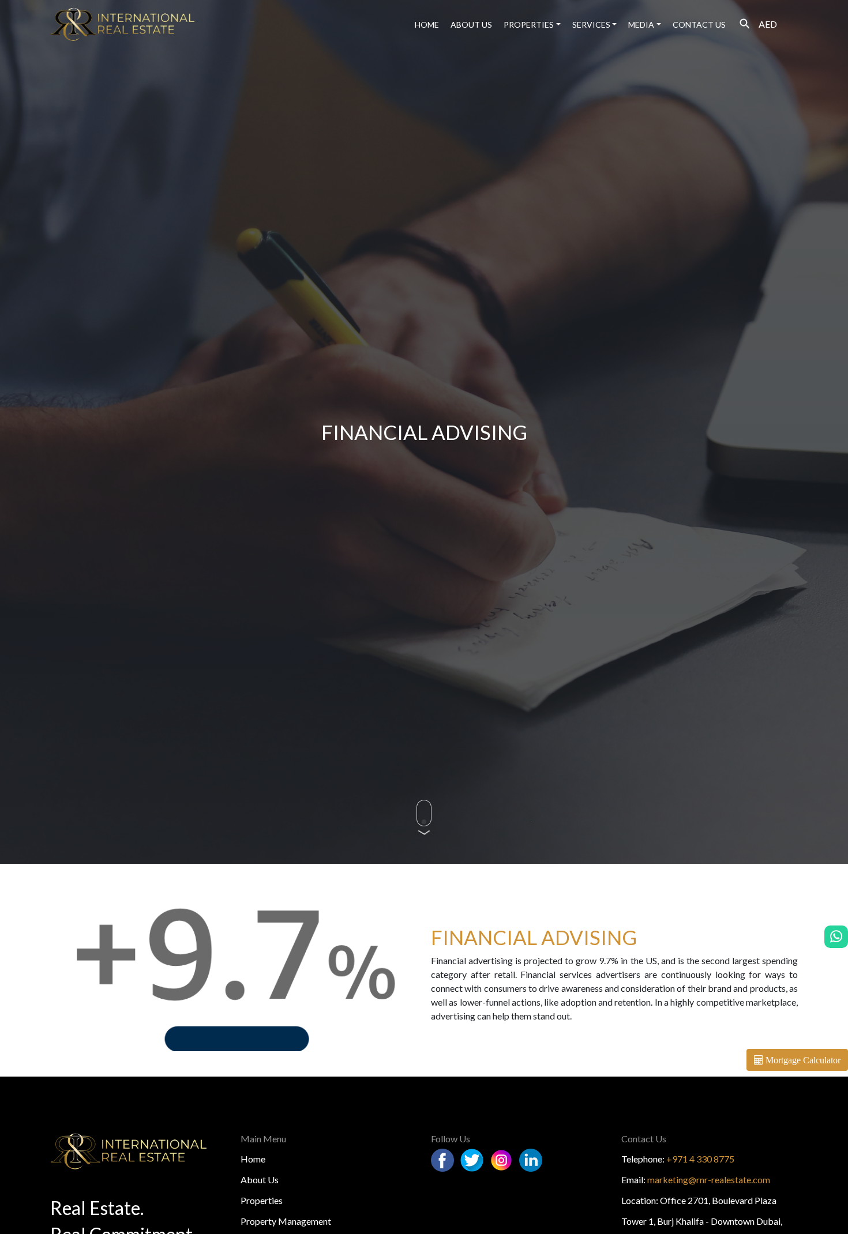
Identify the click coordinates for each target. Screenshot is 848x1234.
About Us (260, 1179)
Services (591, 24)
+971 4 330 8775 (700, 1158)
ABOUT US (471, 24)
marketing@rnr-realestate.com (708, 1179)
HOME (427, 24)
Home (253, 1158)
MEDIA (641, 24)
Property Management (286, 1221)
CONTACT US (699, 24)
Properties (529, 24)
